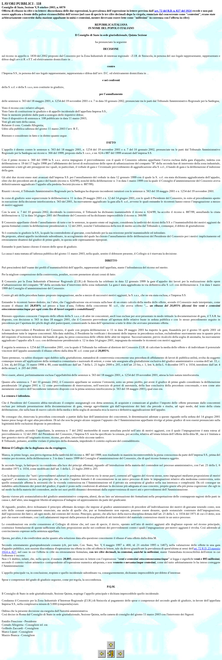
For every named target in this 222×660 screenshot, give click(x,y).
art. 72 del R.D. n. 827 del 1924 (173, 10)
